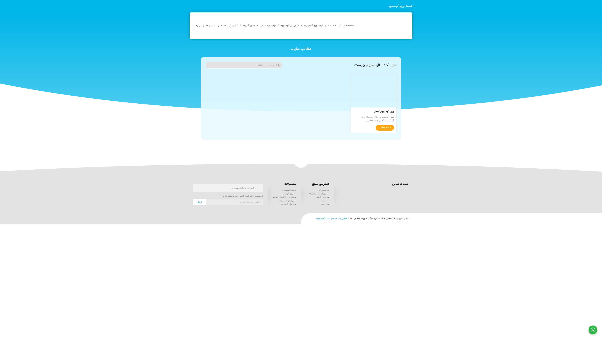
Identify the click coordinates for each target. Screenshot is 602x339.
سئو (332, 218)
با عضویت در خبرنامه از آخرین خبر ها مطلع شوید (243, 196)
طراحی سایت (341, 218)
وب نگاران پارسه (322, 218)
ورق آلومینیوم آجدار (384, 112)
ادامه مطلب (385, 128)
